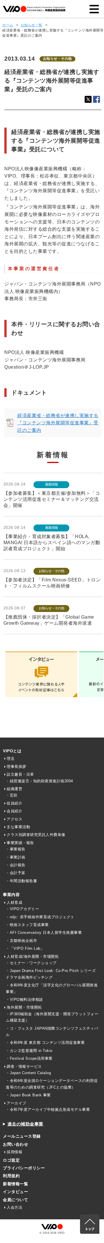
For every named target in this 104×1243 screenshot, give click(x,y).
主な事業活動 (18, 827)
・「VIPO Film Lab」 (25, 948)
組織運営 (14, 789)
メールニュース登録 (22, 1136)
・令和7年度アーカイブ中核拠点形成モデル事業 (48, 1109)
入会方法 (14, 1207)
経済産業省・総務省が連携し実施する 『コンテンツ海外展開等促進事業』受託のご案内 (58, 423)
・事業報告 (15, 849)
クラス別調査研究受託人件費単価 (36, 835)
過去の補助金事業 (25, 1123)
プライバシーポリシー (24, 1168)
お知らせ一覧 (31, 25)
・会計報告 (15, 865)
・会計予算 (15, 873)
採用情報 (14, 1152)
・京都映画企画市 (21, 940)
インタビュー (15, 1191)
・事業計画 (15, 857)
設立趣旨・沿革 (20, 774)
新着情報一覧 (15, 1184)
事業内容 (11, 894)
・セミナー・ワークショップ (31, 963)
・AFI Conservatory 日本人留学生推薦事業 (44, 932)
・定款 (12, 795)
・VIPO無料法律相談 (24, 999)
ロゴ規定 (11, 1160)
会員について (15, 1199)
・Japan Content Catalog (28, 1073)
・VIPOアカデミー (22, 909)
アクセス (14, 819)
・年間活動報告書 (21, 881)
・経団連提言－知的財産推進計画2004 (39, 781)
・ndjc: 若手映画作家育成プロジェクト (40, 917)
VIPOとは (12, 751)
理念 (10, 758)
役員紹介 (14, 803)
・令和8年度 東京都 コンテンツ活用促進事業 (45, 1042)
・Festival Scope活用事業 (29, 1058)
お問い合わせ (15, 1144)
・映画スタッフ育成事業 (27, 925)
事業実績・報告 (20, 843)
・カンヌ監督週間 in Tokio (29, 1050)
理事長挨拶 (16, 766)
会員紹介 (14, 811)
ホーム (7, 25)
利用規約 (11, 1175)
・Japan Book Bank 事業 (28, 1095)
